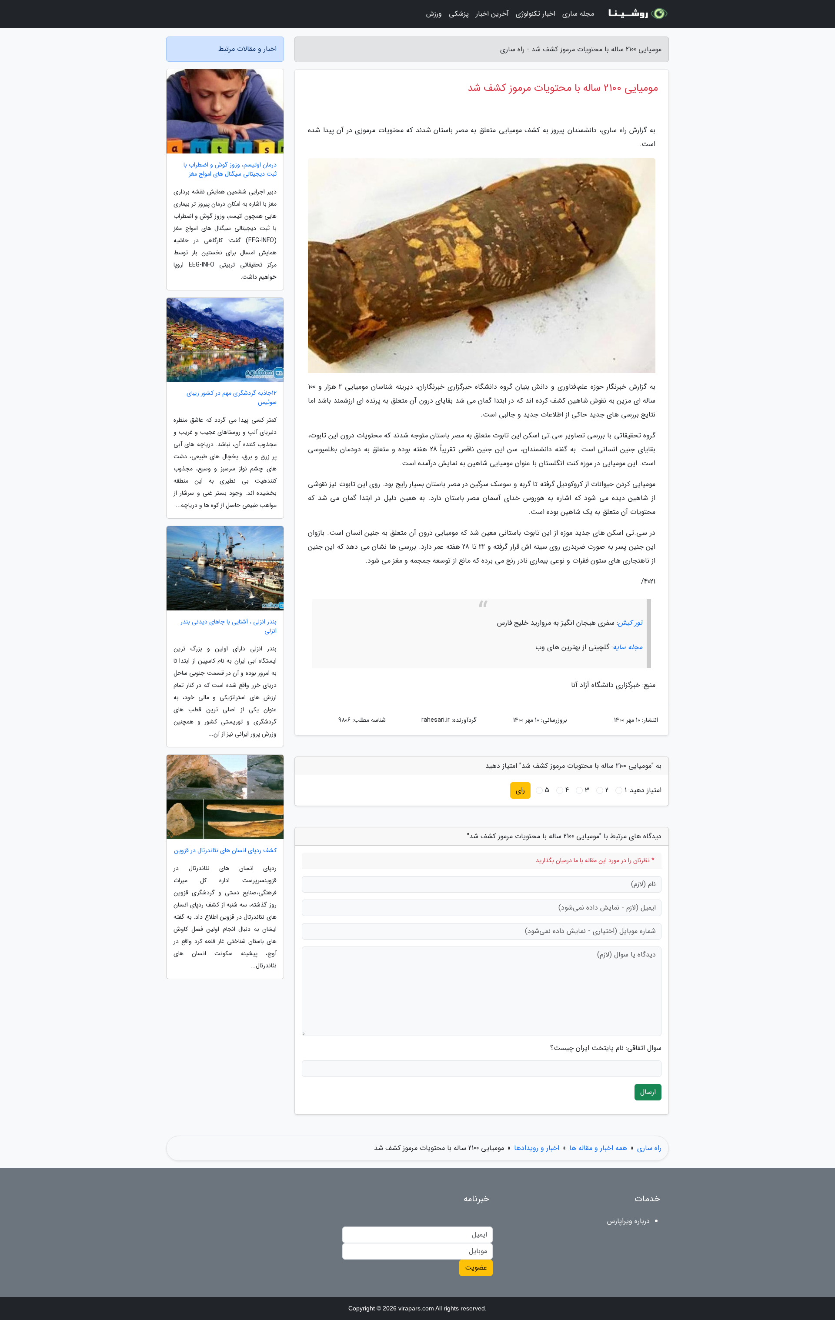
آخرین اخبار (492, 13)
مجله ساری (578, 13)
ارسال (648, 1092)
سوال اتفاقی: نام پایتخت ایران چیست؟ (605, 1048)
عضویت (476, 1267)
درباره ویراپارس (628, 1221)
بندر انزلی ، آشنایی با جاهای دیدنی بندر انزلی (228, 626)
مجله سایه (627, 647)
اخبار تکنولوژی (535, 13)
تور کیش (630, 622)
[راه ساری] (637, 13)
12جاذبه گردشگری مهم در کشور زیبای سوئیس (232, 398)
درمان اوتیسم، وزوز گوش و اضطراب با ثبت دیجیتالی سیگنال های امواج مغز (230, 169)
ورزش (434, 13)
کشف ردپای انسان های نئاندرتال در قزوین (225, 850)
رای (520, 790)
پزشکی (459, 13)
